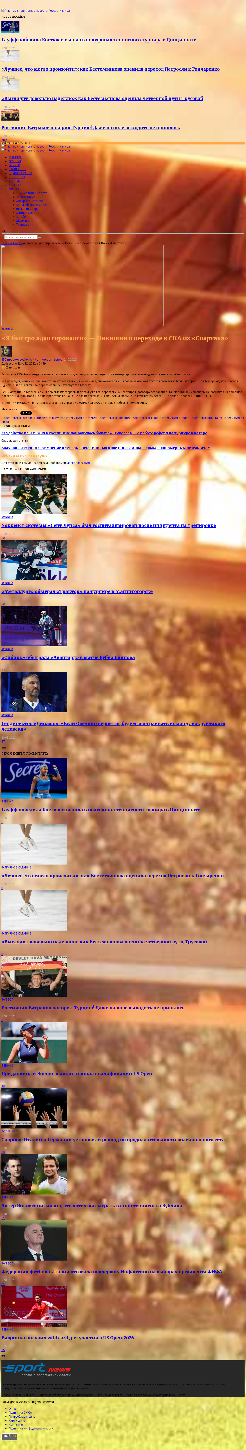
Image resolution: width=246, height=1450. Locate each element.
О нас (12, 1409)
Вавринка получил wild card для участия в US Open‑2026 (67, 1338)
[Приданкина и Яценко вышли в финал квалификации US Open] (34, 1062)
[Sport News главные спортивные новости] (37, 1377)
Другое (14, 189)
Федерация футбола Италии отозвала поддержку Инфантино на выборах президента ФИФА (111, 1272)
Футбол (15, 161)
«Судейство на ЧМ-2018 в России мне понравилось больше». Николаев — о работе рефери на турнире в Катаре (104, 433)
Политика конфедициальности (31, 1428)
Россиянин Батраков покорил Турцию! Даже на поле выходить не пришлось (90, 127)
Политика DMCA (20, 1413)
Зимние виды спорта (31, 193)
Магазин (15, 157)
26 (3, 1350)
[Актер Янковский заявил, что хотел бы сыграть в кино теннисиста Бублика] (34, 1193)
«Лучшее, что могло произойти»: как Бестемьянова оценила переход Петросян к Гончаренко (110, 69)
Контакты (16, 1424)
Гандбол (21, 217)
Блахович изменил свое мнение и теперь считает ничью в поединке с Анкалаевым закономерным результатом (106, 448)
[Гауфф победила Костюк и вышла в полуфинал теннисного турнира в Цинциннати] (10, 31)
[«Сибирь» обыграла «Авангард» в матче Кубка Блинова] (34, 645)
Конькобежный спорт (32, 205)
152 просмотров (12, 359)
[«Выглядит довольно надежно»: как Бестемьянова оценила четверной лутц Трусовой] (10, 90)
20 (3, 538)
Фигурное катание (29, 201)
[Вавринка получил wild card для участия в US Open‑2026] (34, 1325)
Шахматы (23, 221)
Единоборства (20, 173)
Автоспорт (17, 185)
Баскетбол (17, 169)
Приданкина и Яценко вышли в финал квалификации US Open (76, 1073)
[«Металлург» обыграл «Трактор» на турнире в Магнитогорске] (34, 579)
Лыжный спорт (27, 209)
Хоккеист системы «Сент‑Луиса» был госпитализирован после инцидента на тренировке (108, 525)
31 (3, 1284)
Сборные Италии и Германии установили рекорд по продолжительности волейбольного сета (113, 1140)
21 (3, 1218)
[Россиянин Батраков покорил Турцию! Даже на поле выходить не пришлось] (10, 119)
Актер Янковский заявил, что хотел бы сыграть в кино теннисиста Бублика (91, 1206)
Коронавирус (25, 197)
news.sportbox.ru (31, 409)
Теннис (15, 181)
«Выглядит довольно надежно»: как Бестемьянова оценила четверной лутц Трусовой (102, 98)
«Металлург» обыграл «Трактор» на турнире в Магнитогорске (77, 591)
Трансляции (24, 225)
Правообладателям (22, 1417)
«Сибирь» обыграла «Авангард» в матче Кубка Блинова (68, 657)
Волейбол (17, 177)
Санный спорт (26, 213)
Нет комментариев (48, 359)
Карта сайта (17, 1420)
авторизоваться (78, 463)
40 (3, 604)
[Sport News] (35, 11)
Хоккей (14, 165)
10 (3, 1086)
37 (3, 670)
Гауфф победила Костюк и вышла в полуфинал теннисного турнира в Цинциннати (99, 40)
